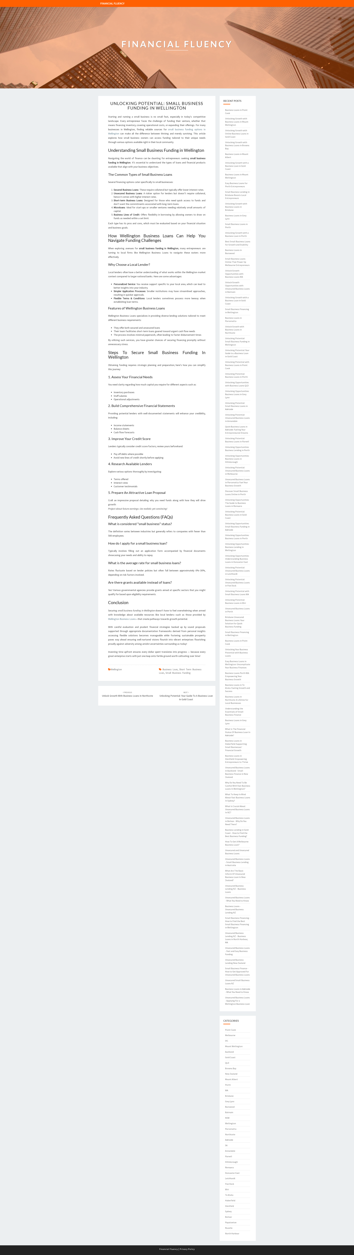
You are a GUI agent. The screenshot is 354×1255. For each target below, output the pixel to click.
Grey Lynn (229, 1101)
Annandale (230, 1150)
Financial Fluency (112, 3)
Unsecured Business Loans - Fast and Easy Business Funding (237, 951)
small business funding (178, 672)
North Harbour (232, 1233)
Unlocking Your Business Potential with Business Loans (236, 652)
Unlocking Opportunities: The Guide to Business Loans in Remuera (237, 503)
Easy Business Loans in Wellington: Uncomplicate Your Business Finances (237, 664)
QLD (227, 1062)
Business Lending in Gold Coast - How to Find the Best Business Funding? (236, 833)
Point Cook (230, 1029)
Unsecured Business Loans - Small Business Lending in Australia (237, 862)
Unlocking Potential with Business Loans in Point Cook (237, 365)
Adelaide (229, 1139)
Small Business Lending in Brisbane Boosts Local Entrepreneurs (237, 195)
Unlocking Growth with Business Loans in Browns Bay (237, 145)
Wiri (227, 1189)
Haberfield (230, 1200)
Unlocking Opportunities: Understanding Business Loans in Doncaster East (237, 558)
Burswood (230, 1106)
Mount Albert (231, 1079)
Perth (228, 1084)
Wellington (116, 669)
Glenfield (229, 1206)
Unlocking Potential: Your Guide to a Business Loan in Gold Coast (186, 696)
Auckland (229, 1051)
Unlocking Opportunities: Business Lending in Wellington (237, 547)
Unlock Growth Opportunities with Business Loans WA (234, 273)
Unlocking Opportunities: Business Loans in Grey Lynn (237, 394)
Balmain (229, 1112)
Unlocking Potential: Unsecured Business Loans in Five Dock (237, 582)
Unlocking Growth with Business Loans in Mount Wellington (236, 121)
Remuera (229, 1167)
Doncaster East (232, 1173)
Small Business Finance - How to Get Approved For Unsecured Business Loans (237, 971)
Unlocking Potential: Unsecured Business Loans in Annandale (237, 417)
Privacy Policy (187, 1249)
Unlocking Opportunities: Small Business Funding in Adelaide (237, 526)
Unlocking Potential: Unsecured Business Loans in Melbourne (237, 470)
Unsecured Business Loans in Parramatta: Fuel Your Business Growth (237, 482)
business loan (170, 669)
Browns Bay (230, 1068)
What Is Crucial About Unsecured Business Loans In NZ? (237, 809)
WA (226, 1090)
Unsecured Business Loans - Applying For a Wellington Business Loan (237, 1000)
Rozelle (228, 1228)
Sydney (228, 1211)
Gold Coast (230, 1057)
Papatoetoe (230, 1222)
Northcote (230, 1134)
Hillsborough (231, 1162)
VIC (226, 1040)
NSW (227, 1117)
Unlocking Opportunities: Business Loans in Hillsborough (237, 458)
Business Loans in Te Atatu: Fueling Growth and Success (237, 688)
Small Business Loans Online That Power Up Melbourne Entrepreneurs (237, 261)
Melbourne (230, 1035)
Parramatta (230, 1128)
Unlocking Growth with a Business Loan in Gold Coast (237, 165)
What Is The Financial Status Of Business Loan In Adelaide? (237, 732)
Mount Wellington (234, 1046)
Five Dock (229, 1183)
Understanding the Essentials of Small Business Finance (234, 711)
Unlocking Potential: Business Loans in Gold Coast (236, 514)
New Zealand (231, 1073)
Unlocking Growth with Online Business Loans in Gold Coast (236, 133)
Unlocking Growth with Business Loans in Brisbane (236, 206)
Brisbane (229, 1095)
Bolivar (228, 1216)
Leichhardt (230, 1178)
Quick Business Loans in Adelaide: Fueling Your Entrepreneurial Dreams (236, 429)
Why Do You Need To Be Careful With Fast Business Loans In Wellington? (237, 785)
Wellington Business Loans (122, 619)
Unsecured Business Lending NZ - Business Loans (235, 888)
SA (226, 1145)
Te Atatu (229, 1195)
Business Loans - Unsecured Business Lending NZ (234, 909)
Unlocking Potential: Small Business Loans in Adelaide (236, 406)
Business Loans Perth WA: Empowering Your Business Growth (237, 676)
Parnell (228, 1156)
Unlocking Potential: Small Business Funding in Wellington (156, 105)
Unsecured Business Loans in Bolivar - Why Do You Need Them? (237, 821)
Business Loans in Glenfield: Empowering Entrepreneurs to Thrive (236, 758)
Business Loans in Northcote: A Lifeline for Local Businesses (236, 699)
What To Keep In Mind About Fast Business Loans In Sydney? (237, 797)
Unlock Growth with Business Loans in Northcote (234, 329)
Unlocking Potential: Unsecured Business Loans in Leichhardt (237, 570)
